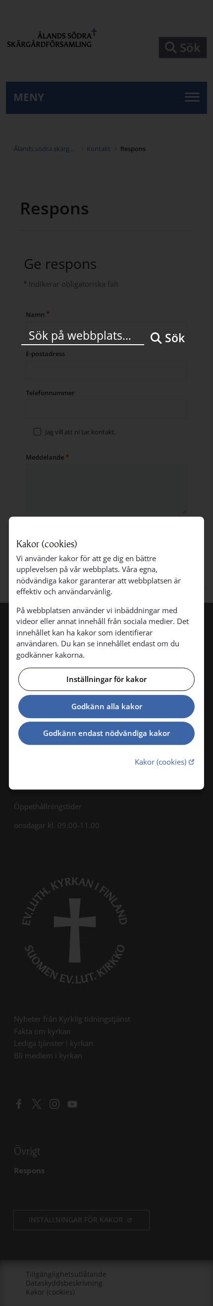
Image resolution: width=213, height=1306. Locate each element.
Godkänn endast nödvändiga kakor (106, 733)
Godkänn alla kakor (106, 706)
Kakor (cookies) (166, 761)
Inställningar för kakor (106, 679)
